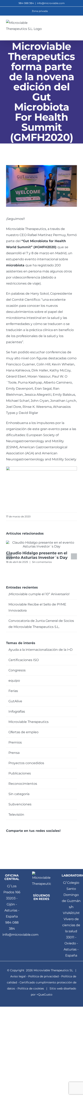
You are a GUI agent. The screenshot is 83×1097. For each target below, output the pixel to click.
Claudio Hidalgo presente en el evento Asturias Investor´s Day (36, 555)
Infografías (16, 711)
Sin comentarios (42, 561)
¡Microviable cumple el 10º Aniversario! (39, 594)
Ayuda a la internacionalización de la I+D (40, 650)
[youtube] (38, 915)
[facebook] (34, 907)
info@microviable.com (51, 3)
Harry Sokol (39, 293)
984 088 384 (12, 925)
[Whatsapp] (18, 837)
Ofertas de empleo (23, 732)
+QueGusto (44, 994)
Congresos (17, 670)
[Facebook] (7, 837)
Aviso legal (18, 976)
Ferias (13, 691)
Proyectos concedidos (26, 763)
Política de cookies (31, 988)
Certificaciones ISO (23, 660)
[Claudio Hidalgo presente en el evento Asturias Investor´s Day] (41, 542)
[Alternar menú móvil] (75, 26)
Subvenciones (19, 804)
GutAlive (15, 701)
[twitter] (48, 907)
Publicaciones (19, 773)
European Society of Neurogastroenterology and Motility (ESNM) (35, 441)
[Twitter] (13, 837)
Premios (15, 742)
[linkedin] (41, 907)
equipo (14, 680)
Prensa (14, 753)
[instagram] (45, 915)
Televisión (16, 814)
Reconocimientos (22, 784)
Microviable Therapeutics (28, 722)
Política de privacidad (43, 976)
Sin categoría (18, 794)
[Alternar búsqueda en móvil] (68, 26)
